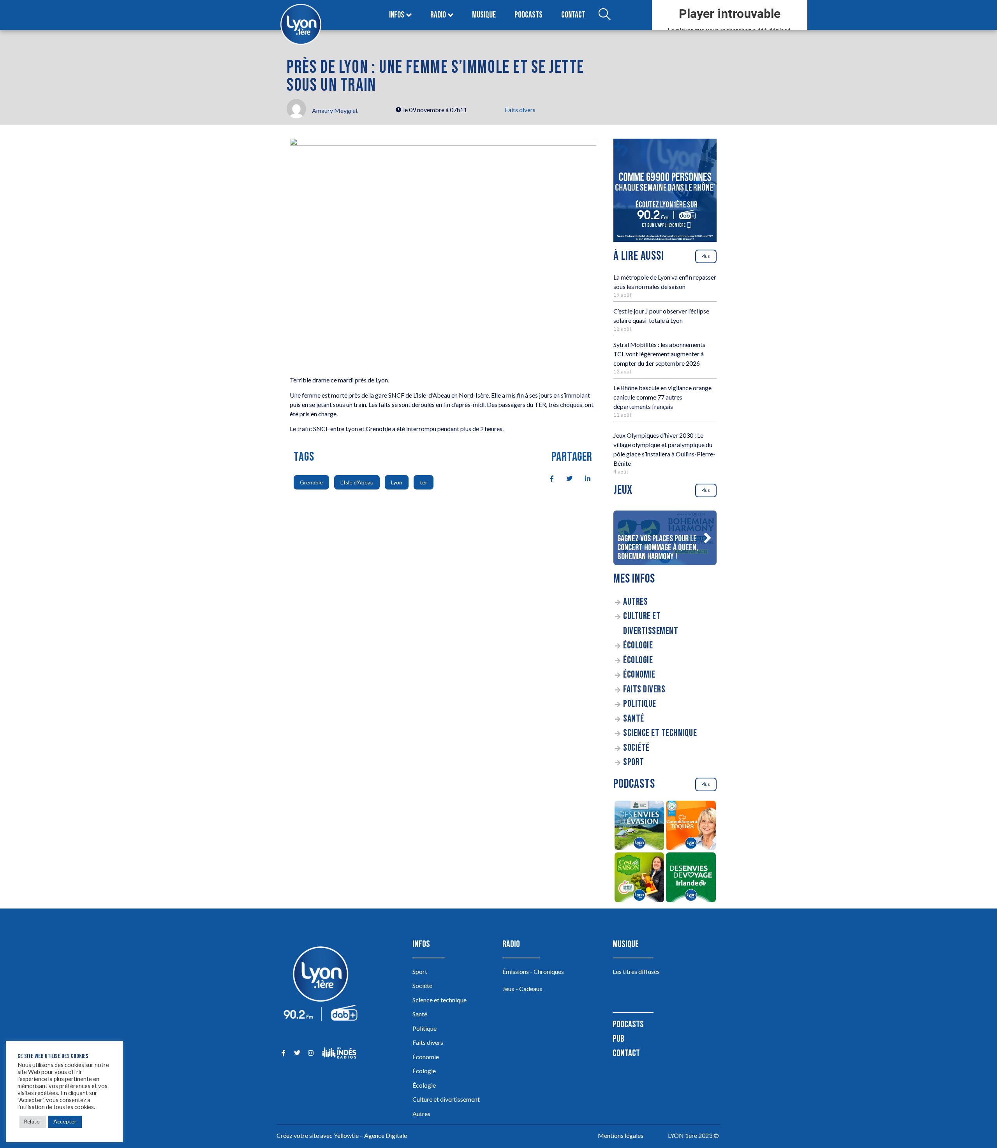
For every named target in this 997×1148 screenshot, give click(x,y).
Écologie (638, 645)
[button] (707, 538)
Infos (396, 15)
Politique (639, 704)
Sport (633, 762)
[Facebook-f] (283, 1053)
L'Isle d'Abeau (356, 482)
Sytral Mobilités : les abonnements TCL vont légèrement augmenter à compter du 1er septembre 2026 (659, 354)
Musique (484, 15)
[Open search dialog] (604, 15)
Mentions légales (620, 1135)
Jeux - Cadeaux (522, 988)
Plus (705, 256)
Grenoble (311, 482)
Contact (573, 15)
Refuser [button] (32, 1121)
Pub (618, 1038)
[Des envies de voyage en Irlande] (691, 878)
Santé (633, 719)
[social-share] (547, 477)
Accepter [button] (64, 1121)
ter (423, 482)
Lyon (396, 482)
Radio (438, 15)
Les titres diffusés (636, 971)
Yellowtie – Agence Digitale (370, 1135)
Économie (639, 675)
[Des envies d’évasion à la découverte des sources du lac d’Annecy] (639, 827)
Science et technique (660, 733)
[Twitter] (297, 1053)
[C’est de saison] (639, 878)
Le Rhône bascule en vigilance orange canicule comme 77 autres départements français (662, 397)
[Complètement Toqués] (691, 827)
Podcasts (528, 15)
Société (636, 748)
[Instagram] (310, 1053)
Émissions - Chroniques (533, 971)
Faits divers (520, 109)
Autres (635, 602)
